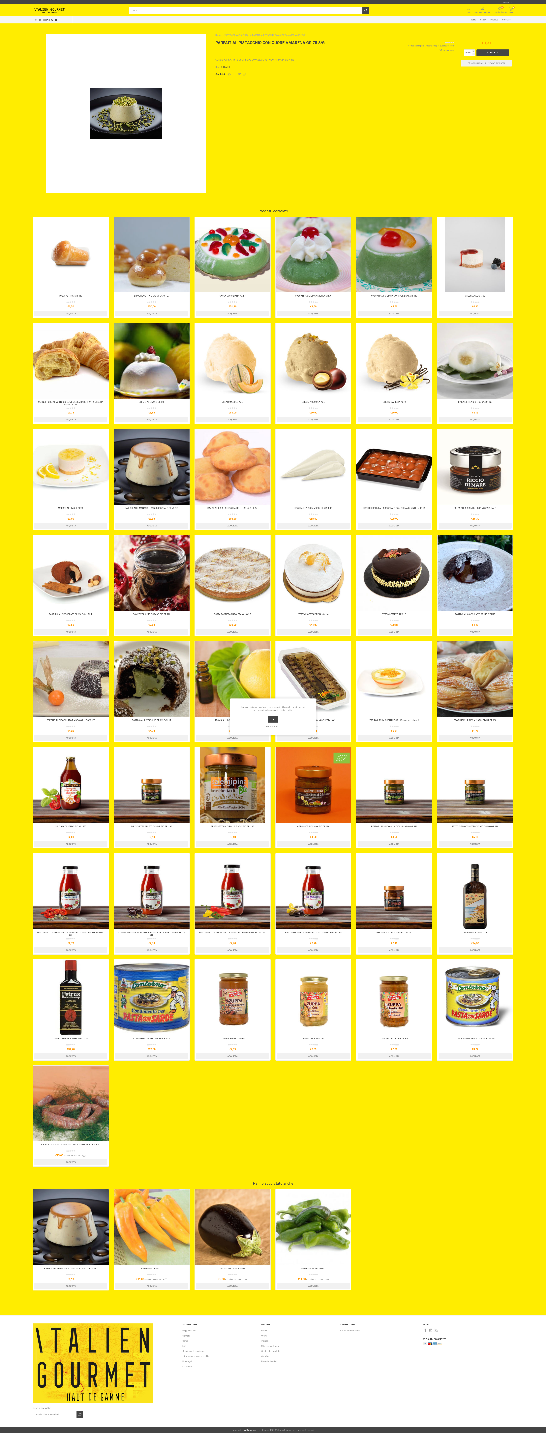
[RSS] (436, 1330)
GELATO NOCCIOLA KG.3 (313, 402)
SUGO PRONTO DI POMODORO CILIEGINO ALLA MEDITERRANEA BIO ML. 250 (71, 933)
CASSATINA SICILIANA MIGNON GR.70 (313, 296)
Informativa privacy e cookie (195, 1356)
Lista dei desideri (269, 1361)
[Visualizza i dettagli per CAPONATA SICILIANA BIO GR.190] (313, 785)
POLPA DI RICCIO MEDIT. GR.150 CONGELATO (475, 508)
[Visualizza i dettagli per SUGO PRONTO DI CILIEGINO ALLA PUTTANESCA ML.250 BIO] (313, 891)
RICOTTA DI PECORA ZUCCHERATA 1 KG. (313, 508)
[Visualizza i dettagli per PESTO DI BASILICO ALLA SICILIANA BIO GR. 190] (394, 785)
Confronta (448, 50)
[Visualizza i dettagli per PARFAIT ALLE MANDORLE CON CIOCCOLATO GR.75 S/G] (152, 467)
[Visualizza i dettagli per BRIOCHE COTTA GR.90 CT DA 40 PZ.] (152, 255)
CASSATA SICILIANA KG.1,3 (233, 296)
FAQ (184, 1346)
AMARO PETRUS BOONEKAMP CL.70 (71, 1038)
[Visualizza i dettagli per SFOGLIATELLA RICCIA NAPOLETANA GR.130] (475, 679)
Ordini (264, 1336)
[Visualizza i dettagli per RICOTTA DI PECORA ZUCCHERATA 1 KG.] (313, 467)
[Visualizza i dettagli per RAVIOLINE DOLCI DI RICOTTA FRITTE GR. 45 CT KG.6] (232, 467)
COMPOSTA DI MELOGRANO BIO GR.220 (151, 614)
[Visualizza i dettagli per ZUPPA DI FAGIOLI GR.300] (232, 997)
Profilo (468, 12)
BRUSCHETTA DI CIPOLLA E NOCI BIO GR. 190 (232, 826)
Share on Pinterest (239, 74)
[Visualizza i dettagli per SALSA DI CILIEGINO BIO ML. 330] (71, 785)
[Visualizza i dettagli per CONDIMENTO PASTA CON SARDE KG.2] (152, 997)
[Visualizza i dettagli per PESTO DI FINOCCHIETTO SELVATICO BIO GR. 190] (475, 785)
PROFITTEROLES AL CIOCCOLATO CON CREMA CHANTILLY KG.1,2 (394, 508)
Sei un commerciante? (350, 1330)
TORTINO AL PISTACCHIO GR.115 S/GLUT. (151, 720)
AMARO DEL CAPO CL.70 (475, 932)
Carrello (265, 1356)
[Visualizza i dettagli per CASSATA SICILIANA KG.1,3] (232, 255)
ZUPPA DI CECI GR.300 (313, 1038)
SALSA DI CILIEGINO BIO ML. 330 (70, 826)
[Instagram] (430, 1330)
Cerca (483, 20)
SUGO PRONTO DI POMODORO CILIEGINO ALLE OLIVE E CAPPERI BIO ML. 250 (151, 933)
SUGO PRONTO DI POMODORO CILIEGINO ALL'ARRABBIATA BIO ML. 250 (232, 932)
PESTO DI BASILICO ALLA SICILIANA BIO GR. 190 (394, 826)
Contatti (506, 20)
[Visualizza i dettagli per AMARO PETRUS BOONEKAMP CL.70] (71, 997)
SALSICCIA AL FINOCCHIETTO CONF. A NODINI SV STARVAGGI (70, 1144)
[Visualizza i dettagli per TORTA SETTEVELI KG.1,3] (394, 573)
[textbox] (245, 10)
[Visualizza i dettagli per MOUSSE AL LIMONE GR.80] (71, 467)
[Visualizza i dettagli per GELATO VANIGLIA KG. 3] (394, 361)
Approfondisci (273, 726)
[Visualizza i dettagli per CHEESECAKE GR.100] (475, 255)
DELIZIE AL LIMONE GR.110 (151, 402)
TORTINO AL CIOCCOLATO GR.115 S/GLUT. (475, 614)
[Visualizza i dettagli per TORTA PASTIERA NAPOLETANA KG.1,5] (232, 573)
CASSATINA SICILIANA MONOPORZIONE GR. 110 (394, 296)
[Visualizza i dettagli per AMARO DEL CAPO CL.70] (475, 891)
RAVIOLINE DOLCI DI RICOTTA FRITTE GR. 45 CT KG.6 (232, 508)
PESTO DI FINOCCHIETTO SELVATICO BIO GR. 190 (475, 826)
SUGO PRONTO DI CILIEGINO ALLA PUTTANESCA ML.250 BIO (313, 932)
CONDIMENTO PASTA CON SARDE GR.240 (475, 1038)
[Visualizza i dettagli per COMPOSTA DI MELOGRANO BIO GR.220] (152, 573)
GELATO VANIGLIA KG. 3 (394, 402)
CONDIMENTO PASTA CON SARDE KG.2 (151, 1038)
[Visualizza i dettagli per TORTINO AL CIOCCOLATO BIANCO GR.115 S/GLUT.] (71, 679)
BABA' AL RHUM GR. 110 (70, 296)
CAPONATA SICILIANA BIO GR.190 (313, 826)
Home (473, 20)
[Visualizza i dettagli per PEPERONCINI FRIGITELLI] (313, 1227)
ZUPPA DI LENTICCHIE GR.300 (394, 1038)
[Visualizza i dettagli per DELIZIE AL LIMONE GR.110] (152, 361)
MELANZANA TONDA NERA (232, 1268)
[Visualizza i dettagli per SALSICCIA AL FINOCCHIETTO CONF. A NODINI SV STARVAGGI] (71, 1103)
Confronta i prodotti (482, 12)
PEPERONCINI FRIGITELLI (313, 1268)
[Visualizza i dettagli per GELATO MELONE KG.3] (232, 361)
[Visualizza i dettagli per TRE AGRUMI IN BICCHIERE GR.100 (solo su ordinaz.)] (394, 679)
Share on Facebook (234, 74)
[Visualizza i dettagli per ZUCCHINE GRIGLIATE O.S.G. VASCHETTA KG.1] (313, 679)
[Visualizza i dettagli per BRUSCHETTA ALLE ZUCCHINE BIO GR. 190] (152, 785)
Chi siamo (187, 1366)
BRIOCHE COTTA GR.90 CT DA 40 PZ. (151, 296)
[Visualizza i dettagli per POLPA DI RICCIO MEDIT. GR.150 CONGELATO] (475, 467)
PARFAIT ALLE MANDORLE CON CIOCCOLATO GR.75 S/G (151, 508)
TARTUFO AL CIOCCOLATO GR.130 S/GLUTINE (70, 614)
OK (273, 719)
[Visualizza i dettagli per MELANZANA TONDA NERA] (232, 1227)
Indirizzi (264, 1341)
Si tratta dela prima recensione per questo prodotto (431, 46)
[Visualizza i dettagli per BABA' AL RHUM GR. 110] (71, 255)
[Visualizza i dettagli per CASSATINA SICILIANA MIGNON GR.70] (313, 255)
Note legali (187, 1361)
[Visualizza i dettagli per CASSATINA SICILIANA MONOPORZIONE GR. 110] (394, 255)
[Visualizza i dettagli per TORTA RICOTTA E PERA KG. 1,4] (313, 573)
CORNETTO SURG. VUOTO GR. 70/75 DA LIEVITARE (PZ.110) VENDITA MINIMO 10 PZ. (70, 403)
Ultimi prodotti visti (270, 1346)
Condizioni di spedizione (193, 1351)
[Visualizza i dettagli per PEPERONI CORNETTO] (152, 1227)
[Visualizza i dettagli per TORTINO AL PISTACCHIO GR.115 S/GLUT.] (152, 679)
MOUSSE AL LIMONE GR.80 (70, 508)
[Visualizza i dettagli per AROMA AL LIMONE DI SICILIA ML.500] (232, 679)
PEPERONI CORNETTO (151, 1268)
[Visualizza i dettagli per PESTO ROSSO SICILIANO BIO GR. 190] (394, 891)
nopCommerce (250, 1430)
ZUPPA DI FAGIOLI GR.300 (232, 1038)
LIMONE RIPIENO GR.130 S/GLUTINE (475, 402)
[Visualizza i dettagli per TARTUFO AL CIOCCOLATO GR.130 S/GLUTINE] (71, 573)
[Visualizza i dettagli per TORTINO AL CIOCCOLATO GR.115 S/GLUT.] (475, 573)
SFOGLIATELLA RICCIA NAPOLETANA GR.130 (475, 720)
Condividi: (220, 74)
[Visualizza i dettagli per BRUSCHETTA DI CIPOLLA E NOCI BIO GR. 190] (232, 785)
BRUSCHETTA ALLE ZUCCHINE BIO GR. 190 (151, 826)
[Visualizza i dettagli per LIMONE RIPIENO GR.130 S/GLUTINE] (475, 361)
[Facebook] (425, 1330)
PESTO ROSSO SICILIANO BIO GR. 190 (394, 932)
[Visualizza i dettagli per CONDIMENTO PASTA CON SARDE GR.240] (475, 997)
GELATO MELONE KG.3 (232, 402)
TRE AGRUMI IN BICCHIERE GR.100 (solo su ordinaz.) (394, 720)
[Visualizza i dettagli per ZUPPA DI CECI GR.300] (313, 997)
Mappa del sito (189, 1330)
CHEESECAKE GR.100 (475, 296)
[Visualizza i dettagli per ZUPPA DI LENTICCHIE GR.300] (394, 997)
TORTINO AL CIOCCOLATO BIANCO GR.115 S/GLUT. (71, 720)
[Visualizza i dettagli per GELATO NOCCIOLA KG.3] (313, 361)
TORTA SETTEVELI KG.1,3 (394, 614)
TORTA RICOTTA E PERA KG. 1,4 (313, 614)
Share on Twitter (229, 74)
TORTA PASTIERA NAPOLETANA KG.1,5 (232, 614)
